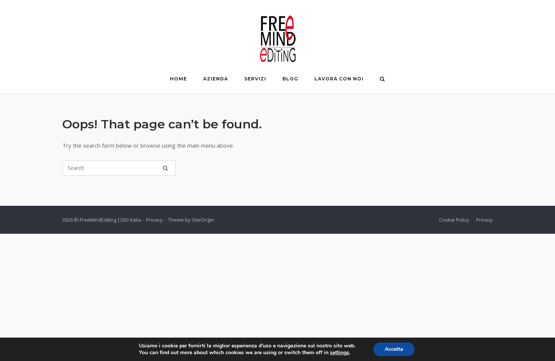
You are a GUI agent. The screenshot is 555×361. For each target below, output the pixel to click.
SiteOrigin (203, 219)
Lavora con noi (339, 79)
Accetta (394, 349)
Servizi (255, 79)
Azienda (215, 79)
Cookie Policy (454, 219)
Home (178, 79)
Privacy (154, 219)
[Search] (165, 168)
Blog (290, 79)
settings (339, 352)
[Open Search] (382, 79)
